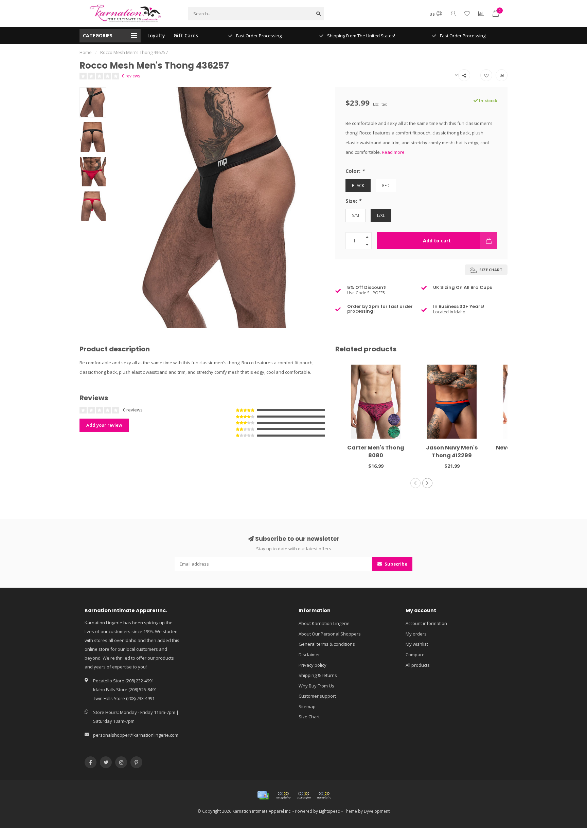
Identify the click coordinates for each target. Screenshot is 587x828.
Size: (353, 200)
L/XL (381, 215)
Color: (354, 170)
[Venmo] (324, 795)
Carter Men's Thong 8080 (375, 451)
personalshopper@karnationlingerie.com (135, 735)
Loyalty (156, 35)
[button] (415, 483)
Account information (426, 623)
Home (85, 52)
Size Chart (309, 717)
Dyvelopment (377, 811)
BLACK (358, 185)
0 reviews (131, 75)
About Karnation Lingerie (324, 623)
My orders (416, 634)
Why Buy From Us (316, 686)
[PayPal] (303, 795)
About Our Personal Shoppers (330, 634)
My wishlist (417, 644)
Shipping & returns (318, 675)
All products (418, 665)
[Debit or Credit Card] (283, 795)
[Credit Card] (262, 795)
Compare (415, 654)
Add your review (104, 425)
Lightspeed (329, 811)
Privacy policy (312, 665)
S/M (355, 215)
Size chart (490, 269)
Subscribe (395, 564)
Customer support (317, 696)
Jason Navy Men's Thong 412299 (452, 451)
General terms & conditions (327, 644)
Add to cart (437, 240)
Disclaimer (309, 654)
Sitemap (307, 706)
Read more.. (394, 152)
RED (386, 185)
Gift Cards (186, 35)
